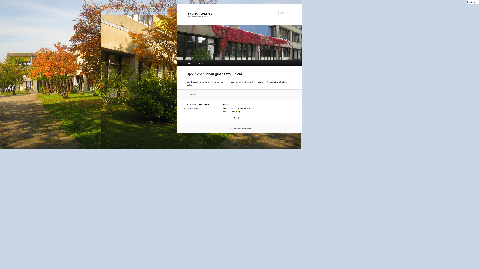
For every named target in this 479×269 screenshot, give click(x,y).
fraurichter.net (199, 13)
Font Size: (471, 2)
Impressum (199, 63)
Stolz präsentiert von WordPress (239, 128)
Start (189, 63)
